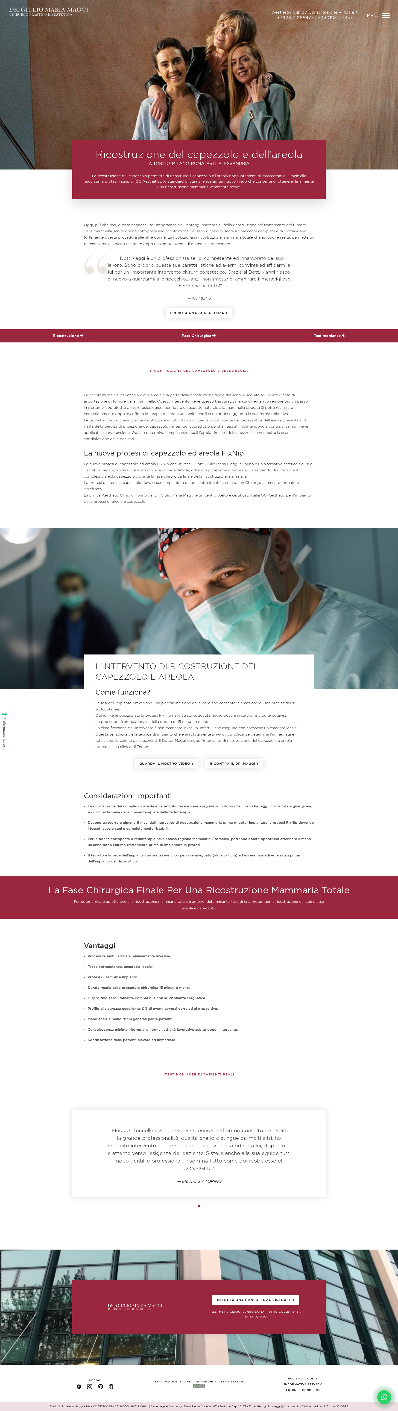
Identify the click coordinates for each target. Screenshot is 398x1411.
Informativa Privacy (303, 1384)
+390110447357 (335, 18)
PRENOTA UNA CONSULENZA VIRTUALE (254, 1300)
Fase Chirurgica (197, 336)
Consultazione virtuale (331, 12)
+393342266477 (295, 18)
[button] (334, 1153)
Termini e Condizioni (303, 1390)
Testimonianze (328, 336)
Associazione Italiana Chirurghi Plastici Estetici (199, 1381)
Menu (373, 16)
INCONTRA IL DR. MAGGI (232, 763)
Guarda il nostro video (164, 763)
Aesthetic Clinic (288, 12)
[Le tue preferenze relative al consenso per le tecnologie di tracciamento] (4, 730)
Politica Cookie (303, 1378)
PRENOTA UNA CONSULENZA (197, 313)
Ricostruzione (66, 336)
